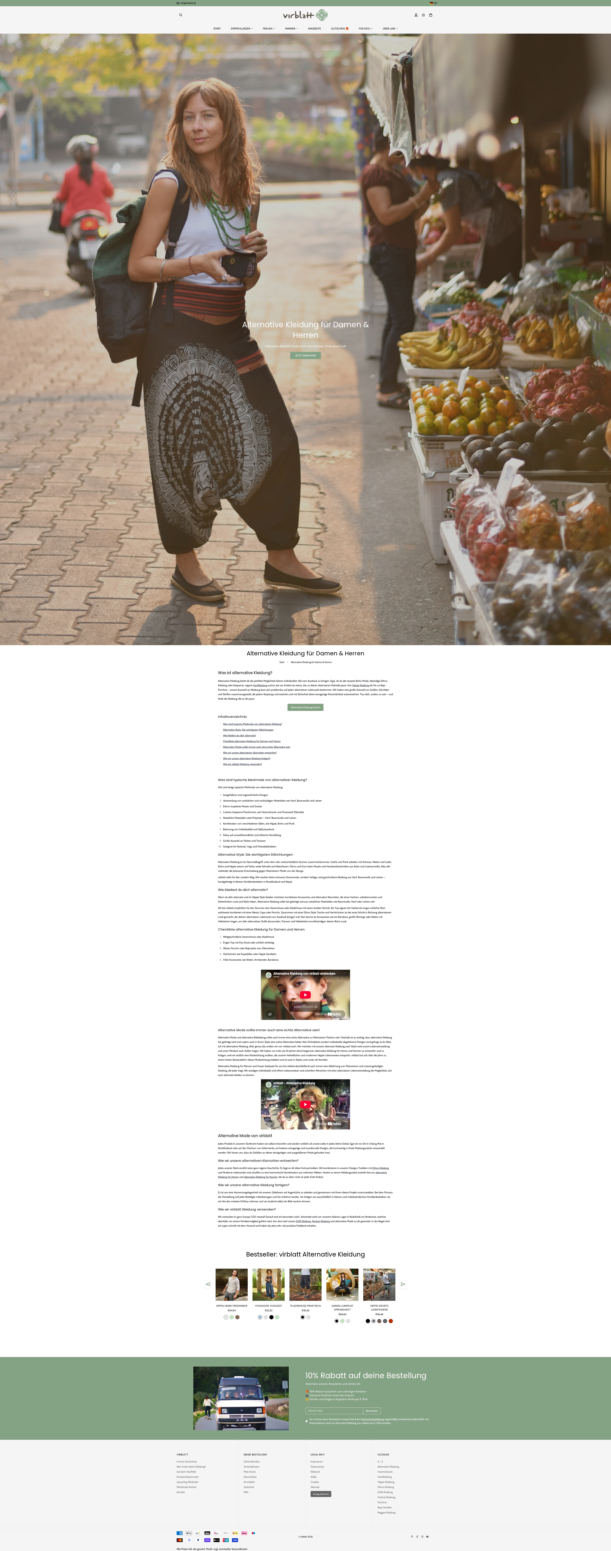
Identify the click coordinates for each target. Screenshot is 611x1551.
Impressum (317, 1461)
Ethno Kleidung (380, 1168)
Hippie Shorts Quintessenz (379, 1307)
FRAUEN (267, 28)
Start (281, 662)
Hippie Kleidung (360, 685)
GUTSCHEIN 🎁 (340, 28)
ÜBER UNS (389, 28)
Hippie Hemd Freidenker (231, 1306)
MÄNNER (290, 28)
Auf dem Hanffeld (186, 1471)
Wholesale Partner (187, 1487)
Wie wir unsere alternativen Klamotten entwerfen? (250, 752)
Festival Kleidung (321, 1221)
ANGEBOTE (314, 28)
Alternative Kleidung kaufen (305, 707)
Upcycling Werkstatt (187, 1481)
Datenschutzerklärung (372, 1419)
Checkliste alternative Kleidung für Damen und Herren (252, 741)
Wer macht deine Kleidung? (191, 1466)
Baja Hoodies (385, 1507)
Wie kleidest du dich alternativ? (239, 735)
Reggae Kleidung (386, 1512)
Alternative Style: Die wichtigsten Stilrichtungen (248, 729)
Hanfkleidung (260, 685)
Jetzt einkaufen (305, 355)
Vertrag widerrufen (321, 1494)
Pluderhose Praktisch (305, 1306)
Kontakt (181, 1492)
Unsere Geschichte (187, 1461)
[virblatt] (305, 15)
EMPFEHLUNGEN (240, 28)
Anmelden (249, 1481)
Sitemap (315, 1487)
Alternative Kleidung (388, 1466)
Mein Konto (250, 1471)
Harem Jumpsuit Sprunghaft (342, 1307)
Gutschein (249, 1487)
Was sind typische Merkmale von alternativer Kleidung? (252, 724)
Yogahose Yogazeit (268, 1306)
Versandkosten (252, 1466)
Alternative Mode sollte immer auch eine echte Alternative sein (256, 747)
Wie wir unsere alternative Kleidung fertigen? (246, 758)
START (217, 28)
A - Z (380, 1461)
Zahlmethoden (252, 1461)
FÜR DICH (364, 28)
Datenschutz (317, 1466)
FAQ (246, 1492)
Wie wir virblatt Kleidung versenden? (242, 764)
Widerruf (315, 1471)
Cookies (315, 1481)
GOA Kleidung (303, 1221)
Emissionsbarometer (188, 1476)
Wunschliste (250, 1476)
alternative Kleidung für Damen (260, 1176)
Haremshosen (385, 1471)
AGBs (314, 1476)
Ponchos (382, 1502)
